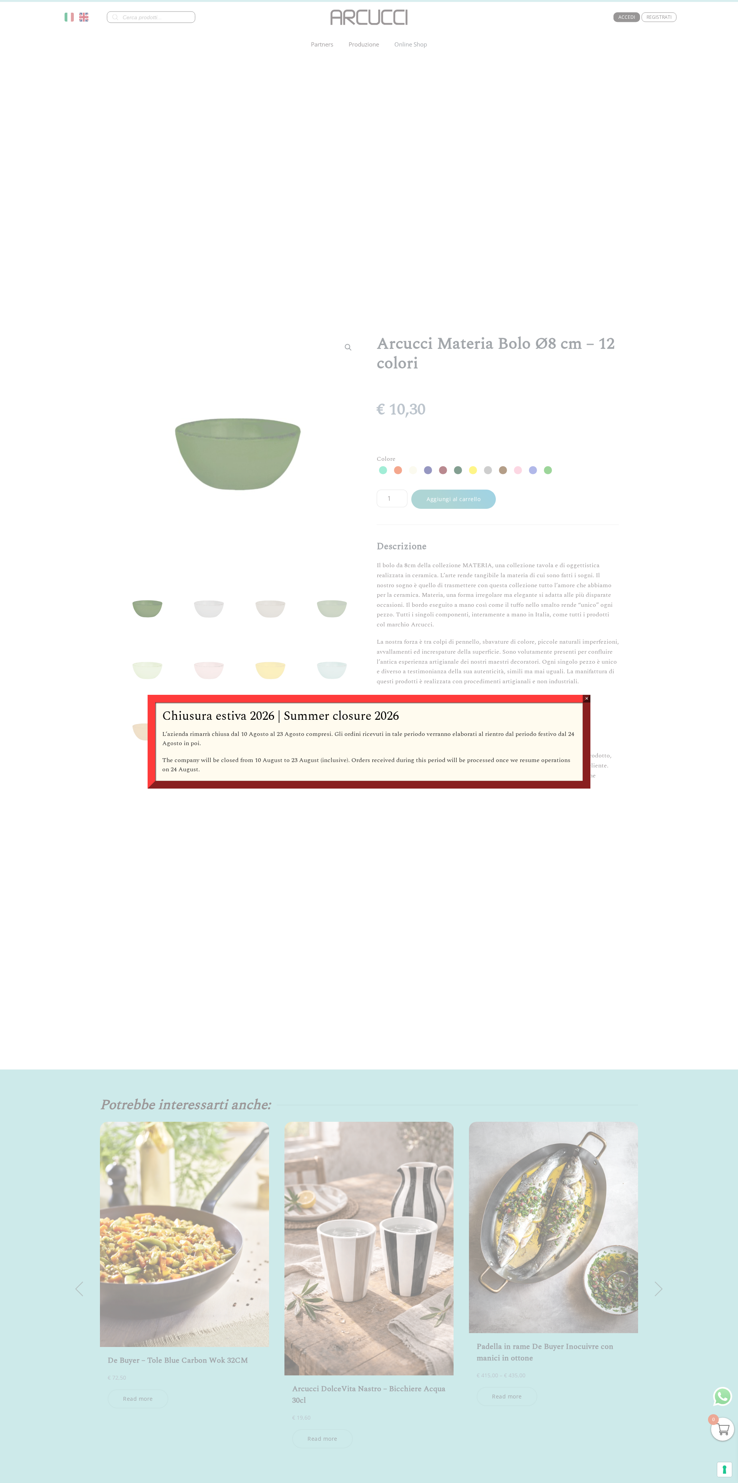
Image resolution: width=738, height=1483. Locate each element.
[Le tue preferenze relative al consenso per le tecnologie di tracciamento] (724, 1469)
